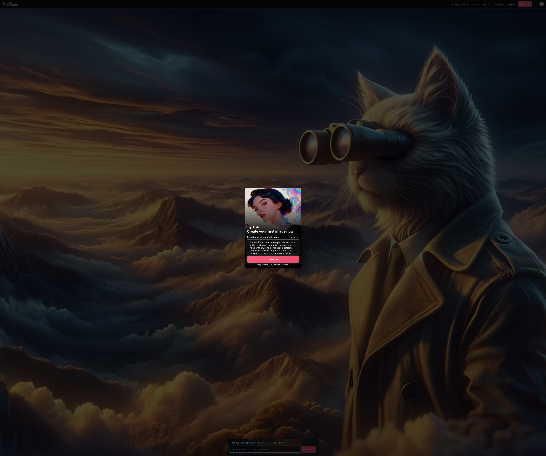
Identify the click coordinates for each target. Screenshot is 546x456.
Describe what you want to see (263, 237)
